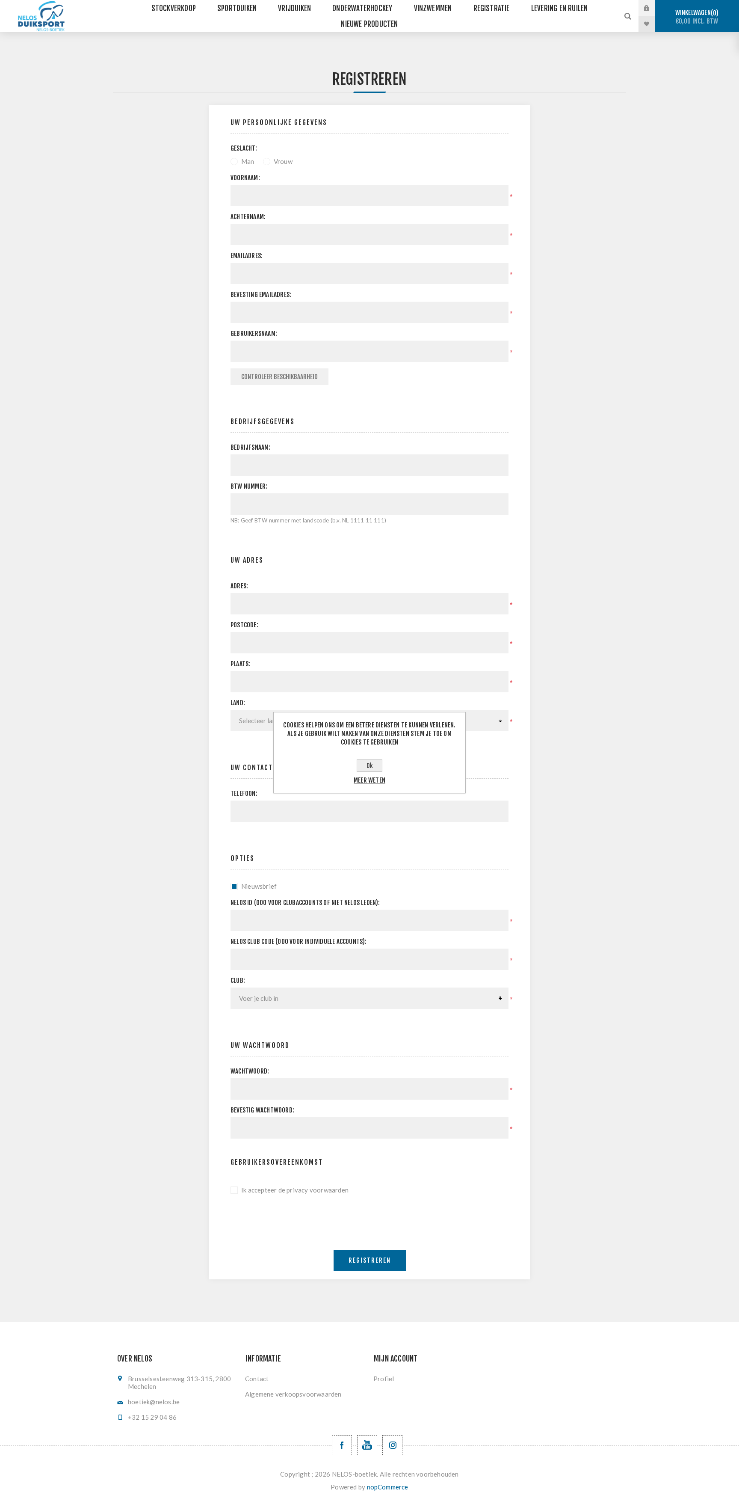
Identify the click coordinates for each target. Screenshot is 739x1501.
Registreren (370, 1260)
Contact (257, 1378)
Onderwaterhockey (362, 8)
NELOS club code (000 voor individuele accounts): (299, 941)
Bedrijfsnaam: (251, 447)
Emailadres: (247, 256)
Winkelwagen (696, 17)
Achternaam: (248, 217)
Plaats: (240, 664)
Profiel (383, 1378)
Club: (238, 980)
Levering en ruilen (559, 8)
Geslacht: (244, 148)
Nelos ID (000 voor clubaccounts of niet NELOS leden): (305, 903)
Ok (370, 765)
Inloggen (653, 8)
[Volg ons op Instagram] (392, 1445)
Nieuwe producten (369, 24)
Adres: (239, 586)
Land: (238, 703)
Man (247, 161)
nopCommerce (387, 1487)
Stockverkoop (173, 8)
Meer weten (369, 780)
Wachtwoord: (250, 1071)
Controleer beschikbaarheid (279, 377)
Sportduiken (237, 8)
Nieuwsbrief (259, 886)
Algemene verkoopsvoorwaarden (293, 1394)
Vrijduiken (294, 8)
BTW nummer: (249, 486)
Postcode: (244, 625)
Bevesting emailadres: (261, 295)
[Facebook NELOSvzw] (342, 1445)
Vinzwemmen (433, 8)
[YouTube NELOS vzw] (367, 1445)
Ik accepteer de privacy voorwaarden (295, 1190)
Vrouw (283, 161)
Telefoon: (244, 793)
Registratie (491, 8)
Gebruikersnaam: (254, 333)
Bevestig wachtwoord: (262, 1110)
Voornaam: (245, 178)
